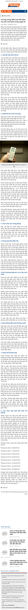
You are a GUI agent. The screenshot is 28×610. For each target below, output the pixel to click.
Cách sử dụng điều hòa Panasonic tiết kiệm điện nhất (18, 532)
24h (10, 11)
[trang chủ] (14, 7)
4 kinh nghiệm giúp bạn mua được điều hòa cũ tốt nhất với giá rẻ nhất (18, 562)
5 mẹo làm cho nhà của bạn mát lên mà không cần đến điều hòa (17, 542)
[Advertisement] (14, 510)
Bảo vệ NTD (7, 15)
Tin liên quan (6, 527)
